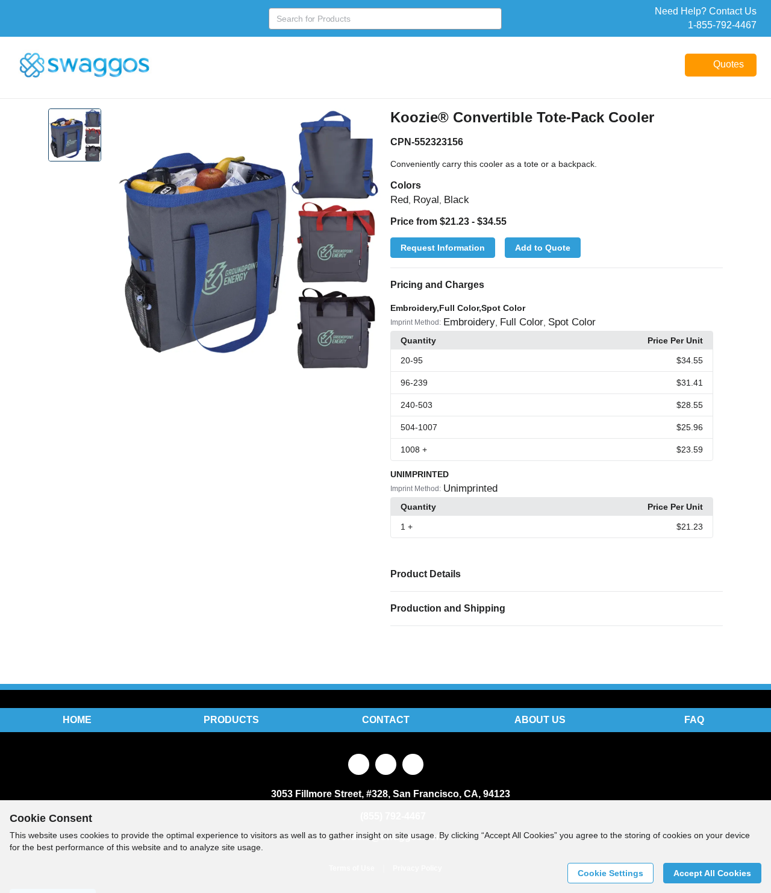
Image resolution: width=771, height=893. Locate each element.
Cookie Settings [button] (610, 873)
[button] (556, 285)
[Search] (491, 18)
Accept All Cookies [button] (712, 873)
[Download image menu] (365, 123)
